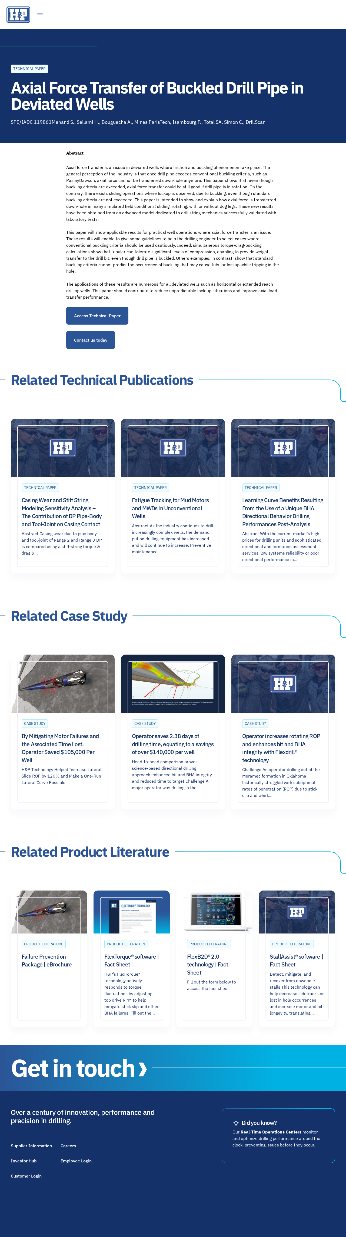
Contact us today (90, 340)
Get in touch (73, 1068)
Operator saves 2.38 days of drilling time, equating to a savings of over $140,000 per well (173, 744)
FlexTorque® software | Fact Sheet (131, 960)
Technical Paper (29, 68)
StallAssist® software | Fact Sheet (296, 960)
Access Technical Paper (97, 315)
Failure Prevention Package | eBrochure (47, 960)
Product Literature (43, 944)
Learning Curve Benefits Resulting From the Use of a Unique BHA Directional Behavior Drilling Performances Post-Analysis (282, 512)
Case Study (34, 723)
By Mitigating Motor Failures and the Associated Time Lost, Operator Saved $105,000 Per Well (60, 747)
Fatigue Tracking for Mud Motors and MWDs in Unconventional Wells (170, 508)
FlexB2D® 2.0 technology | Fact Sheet (207, 964)
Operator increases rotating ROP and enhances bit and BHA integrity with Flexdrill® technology (281, 747)
